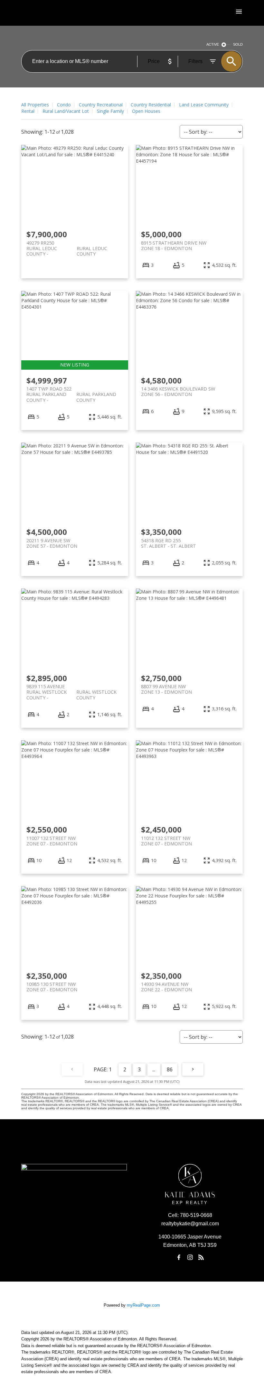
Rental (27, 111)
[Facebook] (179, 1257)
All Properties (35, 105)
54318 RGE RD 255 (168, 543)
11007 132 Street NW (51, 841)
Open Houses (146, 111)
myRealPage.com (143, 1305)
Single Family (110, 111)
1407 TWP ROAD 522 (71, 391)
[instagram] (189, 1257)
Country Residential (151, 105)
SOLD (238, 44)
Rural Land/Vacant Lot (65, 111)
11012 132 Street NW (166, 841)
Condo (64, 105)
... (153, 1069)
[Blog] (201, 1257)
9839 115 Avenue (71, 689)
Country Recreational (101, 105)
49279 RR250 (66, 245)
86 (170, 1069)
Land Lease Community (204, 105)
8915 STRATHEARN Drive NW (173, 245)
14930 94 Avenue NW (166, 987)
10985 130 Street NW (51, 987)
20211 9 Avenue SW (51, 543)
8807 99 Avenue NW (166, 689)
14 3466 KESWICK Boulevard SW (178, 391)
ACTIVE (212, 44)
